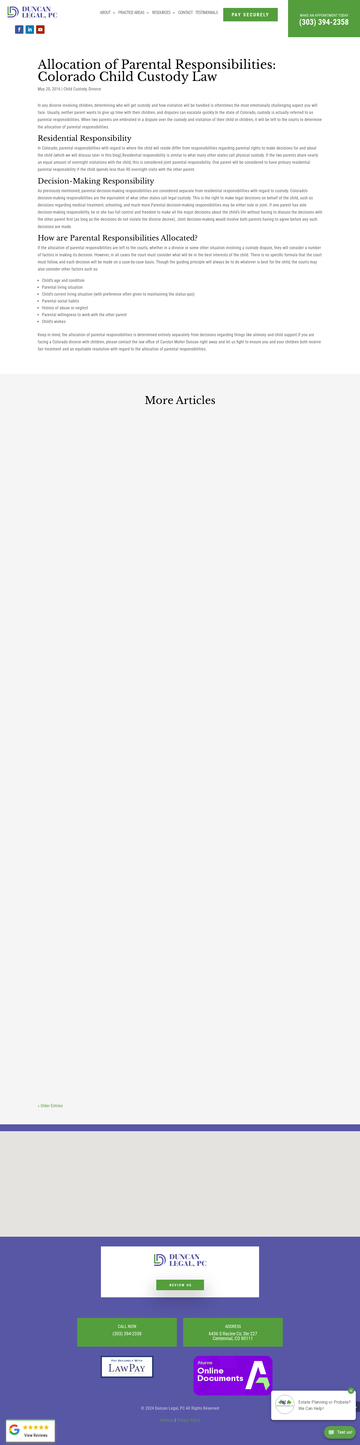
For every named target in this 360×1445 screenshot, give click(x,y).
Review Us (180, 1285)
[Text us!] (340, 1434)
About (105, 12)
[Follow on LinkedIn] (30, 29)
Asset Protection (116, 1070)
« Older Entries (50, 1105)
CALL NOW (127, 1326)
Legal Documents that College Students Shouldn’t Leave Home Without (173, 1060)
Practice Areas (131, 12)
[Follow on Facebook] (19, 29)
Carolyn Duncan (61, 615)
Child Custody (75, 88)
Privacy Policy (189, 1420)
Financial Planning (176, 1070)
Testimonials (206, 12)
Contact (185, 12)
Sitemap (167, 1420)
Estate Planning (115, 615)
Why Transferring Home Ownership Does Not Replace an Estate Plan (169, 605)
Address (233, 1326)
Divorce (95, 88)
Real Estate (140, 615)
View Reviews (35, 1435)
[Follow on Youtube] (40, 29)
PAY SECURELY (250, 14)
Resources (161, 12)
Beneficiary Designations (151, 839)
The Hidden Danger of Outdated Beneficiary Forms (137, 829)
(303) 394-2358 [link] (324, 22)
